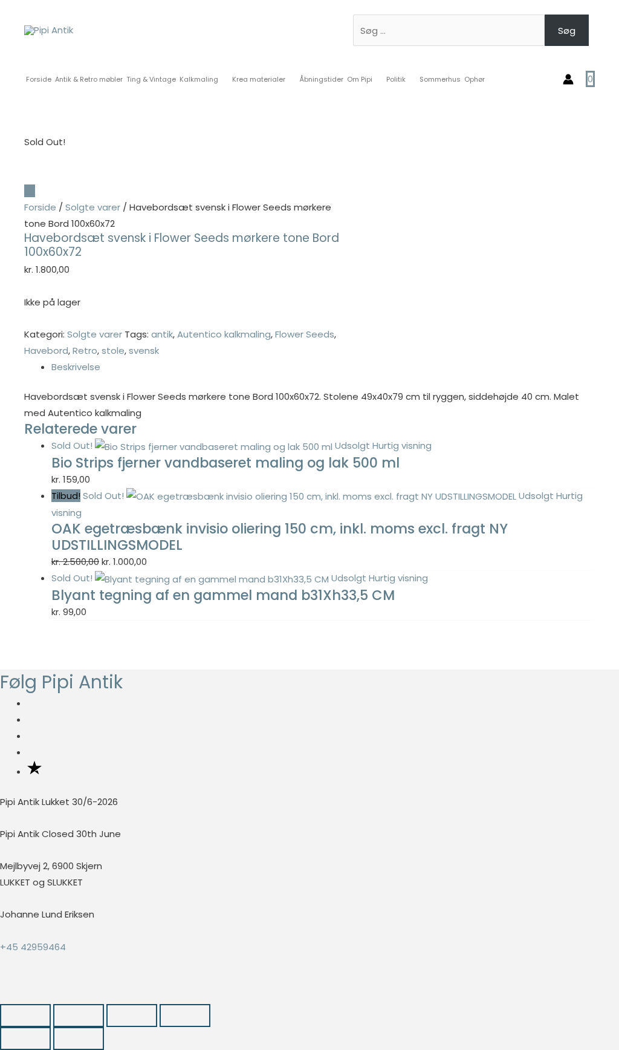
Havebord (46, 350)
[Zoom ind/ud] (25, 1015)
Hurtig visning (402, 445)
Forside (40, 207)
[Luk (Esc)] (185, 1015)
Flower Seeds (304, 334)
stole (113, 350)
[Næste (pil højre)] (78, 1038)
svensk (144, 350)
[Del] (131, 1015)
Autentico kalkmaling (224, 334)
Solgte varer (92, 207)
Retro (85, 350)
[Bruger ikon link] (568, 79)
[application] (223, 79)
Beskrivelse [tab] (75, 366)
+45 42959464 (33, 947)
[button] (3, 995)
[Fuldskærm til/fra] (78, 1015)
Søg (566, 30)
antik (162, 334)
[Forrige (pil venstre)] (25, 1038)
